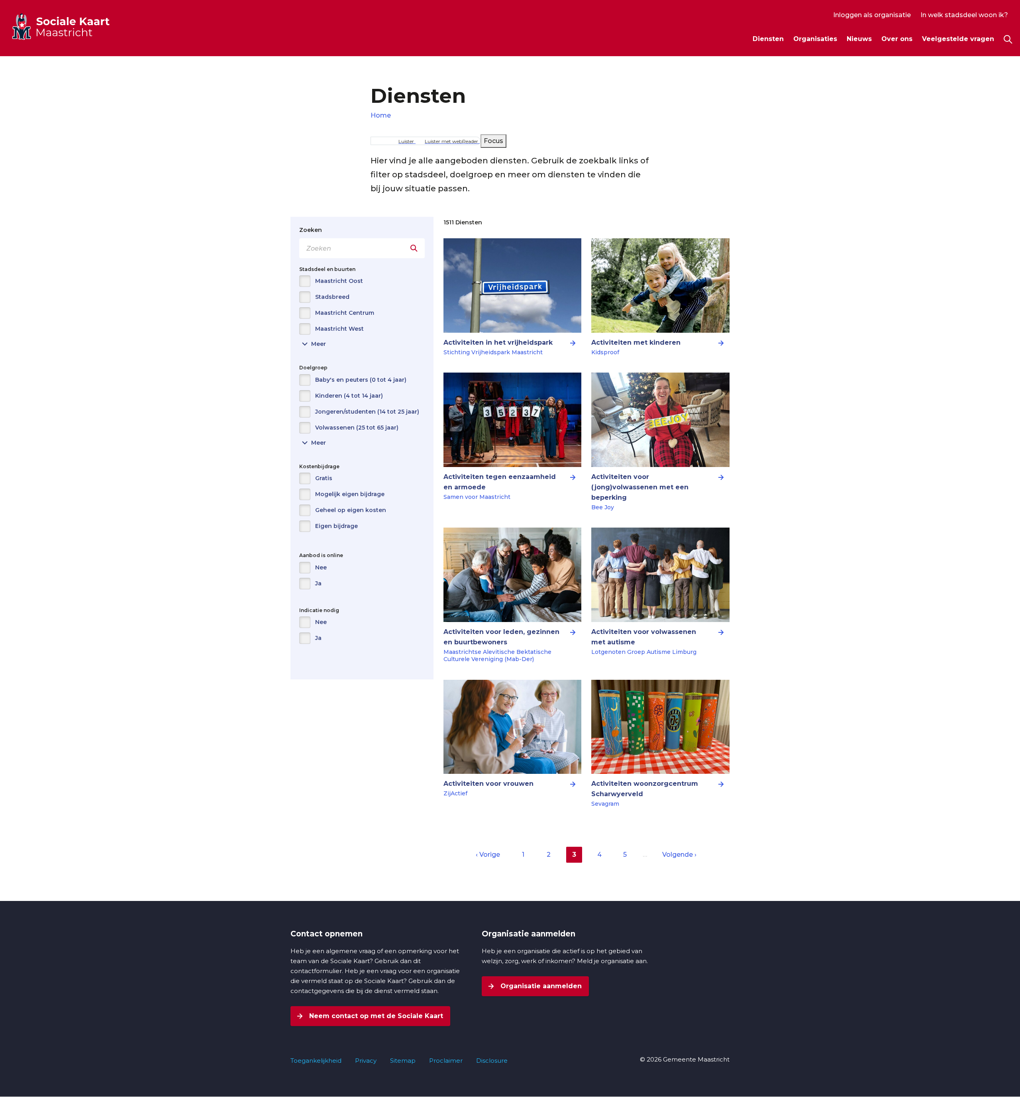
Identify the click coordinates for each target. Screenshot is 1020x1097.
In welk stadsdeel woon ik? (964, 15)
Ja (318, 583)
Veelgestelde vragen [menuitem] (958, 39)
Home (381, 115)
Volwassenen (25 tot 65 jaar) (356, 427)
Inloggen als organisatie (872, 15)
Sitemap (403, 1060)
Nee (321, 567)
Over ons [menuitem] (896, 39)
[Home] (75, 26)
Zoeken (310, 230)
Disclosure (492, 1060)
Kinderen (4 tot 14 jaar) (349, 395)
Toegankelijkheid (315, 1060)
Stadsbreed (332, 296)
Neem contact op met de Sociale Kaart (375, 1016)
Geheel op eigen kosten (350, 510)
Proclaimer (446, 1060)
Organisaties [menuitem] (815, 39)
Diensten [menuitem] (768, 39)
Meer (312, 344)
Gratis (323, 478)
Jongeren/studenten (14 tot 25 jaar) (367, 411)
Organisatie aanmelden (540, 986)
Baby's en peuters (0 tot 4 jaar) (360, 379)
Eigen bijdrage (336, 526)
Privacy (366, 1060)
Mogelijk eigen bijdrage (349, 494)
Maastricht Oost (339, 281)
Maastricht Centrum (344, 312)
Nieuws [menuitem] (859, 39)
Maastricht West (339, 328)
